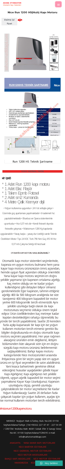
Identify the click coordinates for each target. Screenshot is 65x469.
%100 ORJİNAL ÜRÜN (32, 171)
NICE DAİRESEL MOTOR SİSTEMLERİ (32, 450)
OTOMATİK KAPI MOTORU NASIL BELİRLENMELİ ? (30, 253)
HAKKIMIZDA (21, 462)
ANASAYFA (15, 442)
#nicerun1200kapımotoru (16, 409)
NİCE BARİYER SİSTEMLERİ (32, 446)
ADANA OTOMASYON (12, 3)
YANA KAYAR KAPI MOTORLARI (39, 442)
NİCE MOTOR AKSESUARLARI (32, 454)
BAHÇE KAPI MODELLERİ (17, 458)
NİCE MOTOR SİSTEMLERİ (46, 458)
